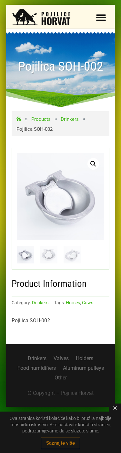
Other (61, 378)
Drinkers (40, 302)
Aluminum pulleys (83, 368)
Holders (84, 358)
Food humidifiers (36, 368)
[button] (93, 164)
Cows (87, 302)
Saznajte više (60, 443)
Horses (73, 302)
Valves (61, 358)
